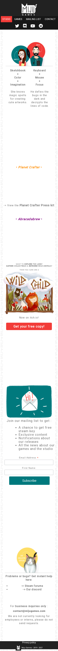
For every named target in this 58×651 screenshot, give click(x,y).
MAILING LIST (33, 19)
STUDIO (6, 19)
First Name (28, 468)
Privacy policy (29, 642)
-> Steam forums (32, 585)
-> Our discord (32, 589)
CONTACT (50, 19)
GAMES (18, 19)
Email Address (29, 457)
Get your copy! (29, 326)
